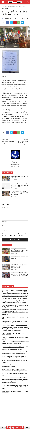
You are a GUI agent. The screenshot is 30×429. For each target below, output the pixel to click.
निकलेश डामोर (7, 18)
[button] (2, 2)
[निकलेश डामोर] (3, 18)
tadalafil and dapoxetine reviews (9, 346)
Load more (14, 281)
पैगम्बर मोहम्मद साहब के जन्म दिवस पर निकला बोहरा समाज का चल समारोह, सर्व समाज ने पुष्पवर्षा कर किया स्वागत (19, 266)
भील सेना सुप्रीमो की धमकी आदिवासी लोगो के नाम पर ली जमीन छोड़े (22, 143)
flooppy (3, 317)
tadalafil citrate (5, 309)
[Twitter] (11, 22)
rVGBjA (3, 333)
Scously (3, 356)
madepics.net (5, 378)
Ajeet (3, 290)
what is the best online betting (9, 321)
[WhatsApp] (18, 22)
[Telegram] (22, 22)
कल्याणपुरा (6, 8)
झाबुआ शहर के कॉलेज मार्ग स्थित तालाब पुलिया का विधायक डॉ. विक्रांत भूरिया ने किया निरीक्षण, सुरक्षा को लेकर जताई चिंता (19, 185)
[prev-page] (2, 199)
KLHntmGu (4, 373)
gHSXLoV (4, 365)
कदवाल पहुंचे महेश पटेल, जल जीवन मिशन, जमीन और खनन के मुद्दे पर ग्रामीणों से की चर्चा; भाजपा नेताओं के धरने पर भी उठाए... (19, 250)
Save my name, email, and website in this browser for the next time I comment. (14, 234)
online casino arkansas (7, 305)
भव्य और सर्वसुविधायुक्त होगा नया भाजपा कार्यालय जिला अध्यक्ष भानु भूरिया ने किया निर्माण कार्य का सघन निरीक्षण (19, 193)
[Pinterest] (15, 22)
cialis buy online (5, 341)
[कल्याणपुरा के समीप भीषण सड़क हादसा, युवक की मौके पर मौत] (6, 178)
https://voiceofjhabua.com (15, 164)
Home (3, 6)
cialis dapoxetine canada (7, 301)
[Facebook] (7, 22)
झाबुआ (6, 6)
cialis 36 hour (5, 337)
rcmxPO (3, 360)
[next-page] (5, 199)
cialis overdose (5, 325)
